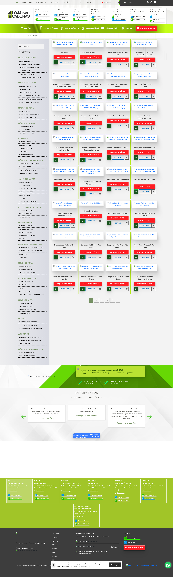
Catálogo (54, 2)
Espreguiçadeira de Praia (27, 273)
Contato (89, 2)
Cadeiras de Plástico (26, 61)
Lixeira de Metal (24, 111)
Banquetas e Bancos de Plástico (30, 64)
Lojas (78, 2)
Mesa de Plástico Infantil (27, 170)
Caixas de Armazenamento (28, 189)
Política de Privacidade (84, 565)
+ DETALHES (64, 62)
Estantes (22, 319)
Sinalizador (23, 285)
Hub (53, 560)
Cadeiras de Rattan (25, 303)
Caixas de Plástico (26, 179)
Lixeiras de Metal (26, 108)
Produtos (27, 2)
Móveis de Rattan (26, 300)
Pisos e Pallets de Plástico (30, 207)
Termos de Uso (97, 565)
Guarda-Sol (23, 254)
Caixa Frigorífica (24, 185)
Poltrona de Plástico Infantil (29, 173)
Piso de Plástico (24, 217)
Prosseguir (115, 565)
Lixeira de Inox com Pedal (27, 118)
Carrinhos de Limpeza (26, 155)
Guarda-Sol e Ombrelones (30, 244)
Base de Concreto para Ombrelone (31, 248)
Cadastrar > (115, 547)
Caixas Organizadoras (27, 192)
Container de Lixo (25, 89)
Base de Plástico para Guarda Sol (31, 251)
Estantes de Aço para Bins (28, 325)
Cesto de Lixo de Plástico (27, 93)
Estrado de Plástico (26, 210)
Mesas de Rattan (24, 313)
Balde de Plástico (25, 291)
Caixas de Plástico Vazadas (28, 202)
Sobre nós (41, 2)
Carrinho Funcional (26, 148)
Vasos (21, 288)
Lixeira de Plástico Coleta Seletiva (31, 99)
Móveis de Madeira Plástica (30, 349)
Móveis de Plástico (27, 58)
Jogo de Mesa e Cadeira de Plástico (31, 77)
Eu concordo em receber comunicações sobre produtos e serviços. (93, 553)
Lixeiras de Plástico (27, 83)
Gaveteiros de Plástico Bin (28, 322)
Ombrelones (23, 257)
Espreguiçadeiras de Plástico (29, 67)
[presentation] (23, 417)
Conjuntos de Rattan (26, 307)
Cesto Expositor (24, 195)
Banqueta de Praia (25, 269)
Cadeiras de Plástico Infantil (29, 164)
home (29, 35)
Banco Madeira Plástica (27, 352)
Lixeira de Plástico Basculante (29, 96)
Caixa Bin (22, 198)
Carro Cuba (23, 151)
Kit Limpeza (22, 239)
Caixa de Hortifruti (25, 182)
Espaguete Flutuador (26, 344)
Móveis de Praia (25, 263)
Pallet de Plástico (25, 214)
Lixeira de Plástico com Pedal (29, 102)
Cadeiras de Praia (25, 266)
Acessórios (23, 334)
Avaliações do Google (94, 435)
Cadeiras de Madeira (26, 126)
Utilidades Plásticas (27, 278)
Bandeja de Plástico (26, 281)
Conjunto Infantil (25, 167)
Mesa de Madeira (24, 130)
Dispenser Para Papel (26, 232)
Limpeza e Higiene (25, 223)
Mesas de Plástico (25, 71)
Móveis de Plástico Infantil (30, 160)
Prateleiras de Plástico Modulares (31, 328)
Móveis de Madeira (26, 123)
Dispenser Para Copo (26, 229)
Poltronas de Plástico (27, 74)
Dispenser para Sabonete (27, 235)
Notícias (68, 2)
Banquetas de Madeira (26, 133)
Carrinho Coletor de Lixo (27, 86)
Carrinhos (23, 139)
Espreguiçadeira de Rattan (28, 310)
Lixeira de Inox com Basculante (29, 114)
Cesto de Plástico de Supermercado (31, 294)
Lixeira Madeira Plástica (27, 356)
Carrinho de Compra (26, 145)
